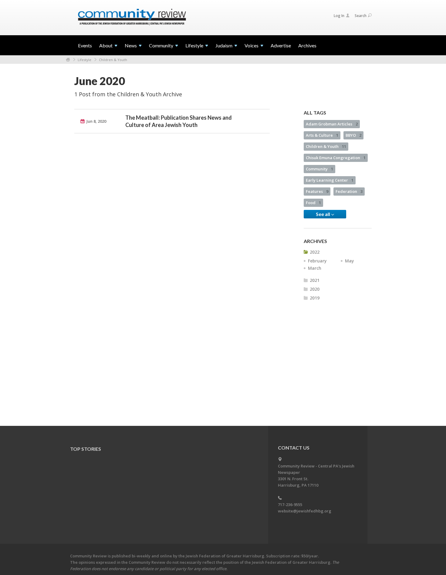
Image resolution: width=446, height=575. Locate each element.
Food (313, 202)
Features (317, 191)
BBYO (353, 135)
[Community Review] (132, 17)
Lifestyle (84, 59)
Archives (307, 45)
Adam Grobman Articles (332, 124)
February (317, 261)
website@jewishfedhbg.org (304, 511)
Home (68, 60)
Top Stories (85, 449)
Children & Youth (113, 59)
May (349, 261)
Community (319, 169)
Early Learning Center (329, 180)
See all (323, 214)
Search (361, 15)
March (314, 268)
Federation (349, 191)
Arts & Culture (322, 135)
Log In (339, 15)
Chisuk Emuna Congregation (336, 157)
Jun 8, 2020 (96, 121)
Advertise (281, 45)
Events (85, 45)
